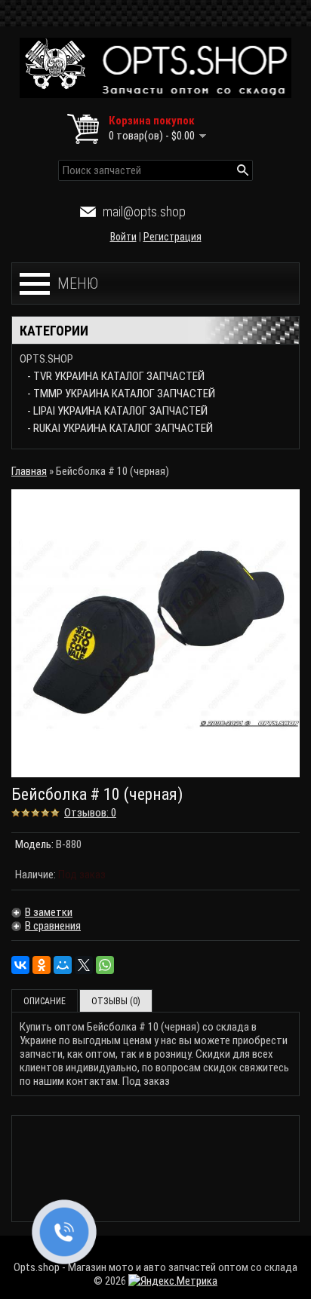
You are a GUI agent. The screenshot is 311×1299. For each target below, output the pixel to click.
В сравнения (53, 926)
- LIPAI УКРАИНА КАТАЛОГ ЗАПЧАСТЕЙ (117, 411)
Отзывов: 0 (90, 813)
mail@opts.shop (144, 211)
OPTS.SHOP (46, 359)
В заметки (48, 912)
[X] (84, 965)
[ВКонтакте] (20, 965)
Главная (29, 471)
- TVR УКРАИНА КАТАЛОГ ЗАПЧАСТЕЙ (116, 376)
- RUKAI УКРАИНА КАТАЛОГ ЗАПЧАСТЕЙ (120, 428)
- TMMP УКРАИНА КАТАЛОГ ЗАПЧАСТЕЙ (121, 393)
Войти (123, 237)
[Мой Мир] (63, 965)
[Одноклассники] (41, 965)
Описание (44, 1001)
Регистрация (172, 237)
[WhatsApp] (105, 965)
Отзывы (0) (115, 1001)
